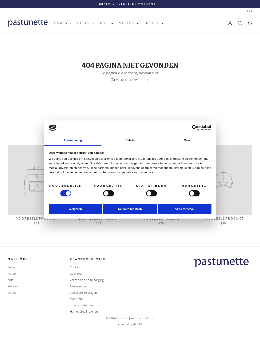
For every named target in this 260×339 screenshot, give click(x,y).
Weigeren (75, 209)
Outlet (152, 23)
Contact (75, 267)
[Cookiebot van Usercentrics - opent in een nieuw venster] (194, 128)
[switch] (108, 193)
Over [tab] (187, 140)
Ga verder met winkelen (130, 79)
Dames (61, 23)
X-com (150, 318)
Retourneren (78, 286)
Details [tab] (130, 140)
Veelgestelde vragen (83, 292)
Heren (84, 23)
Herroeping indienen (84, 311)
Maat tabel (77, 299)
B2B (249, 11)
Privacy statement (82, 305)
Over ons (76, 273)
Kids (105, 23)
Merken (127, 23)
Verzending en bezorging (87, 280)
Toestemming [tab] (73, 140)
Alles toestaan (185, 209)
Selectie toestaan (130, 209)
